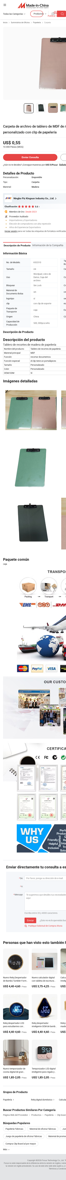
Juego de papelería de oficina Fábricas (24, 1136)
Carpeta (47, 22)
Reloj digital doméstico (41, 1099)
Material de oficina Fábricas (43, 1128)
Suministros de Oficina (20, 22)
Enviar (30, 920)
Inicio (5, 22)
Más (5, 1149)
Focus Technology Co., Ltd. (53, 1160)
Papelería (37, 22)
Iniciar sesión (11, 231)
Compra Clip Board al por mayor (21, 1143)
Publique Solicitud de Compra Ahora (43, 925)
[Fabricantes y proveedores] (33, 5)
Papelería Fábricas (14, 1128)
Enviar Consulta (30, 157)
